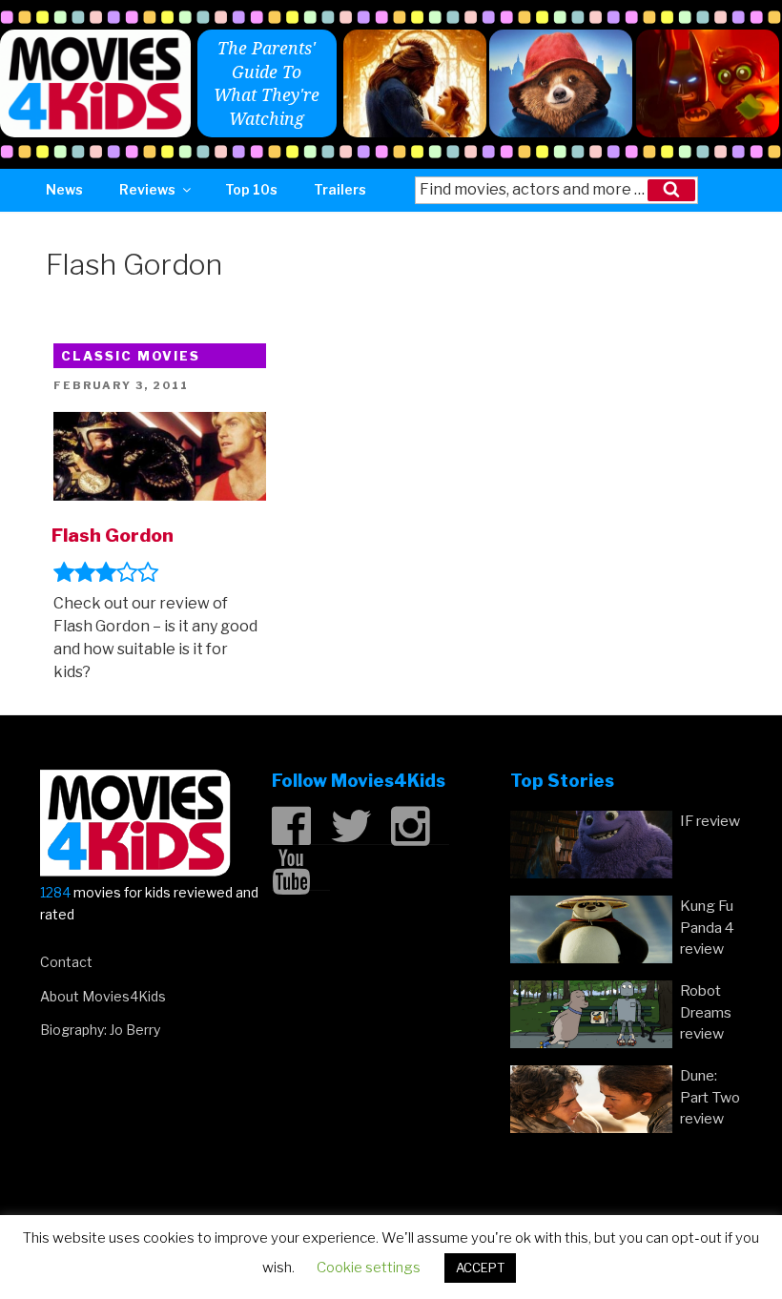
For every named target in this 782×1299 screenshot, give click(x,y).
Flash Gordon (112, 535)
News (64, 189)
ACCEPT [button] (480, 1267)
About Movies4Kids (103, 996)
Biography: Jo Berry (100, 1029)
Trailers (340, 189)
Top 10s (251, 189)
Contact (66, 962)
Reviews (147, 189)
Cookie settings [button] (369, 1267)
